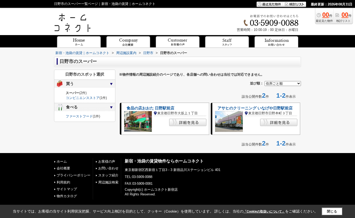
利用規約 (63, 182)
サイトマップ (67, 189)
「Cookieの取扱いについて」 (264, 211)
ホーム (62, 161)
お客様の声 (106, 161)
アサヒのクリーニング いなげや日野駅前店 (255, 108)
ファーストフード (79, 116)
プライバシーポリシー (73, 175)
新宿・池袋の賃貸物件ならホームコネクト (164, 161)
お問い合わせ (108, 168)
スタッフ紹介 (108, 175)
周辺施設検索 (108, 182)
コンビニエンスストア (83, 98)
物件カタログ (67, 196)
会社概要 (63, 168)
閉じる (332, 211)
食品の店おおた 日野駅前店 (150, 108)
